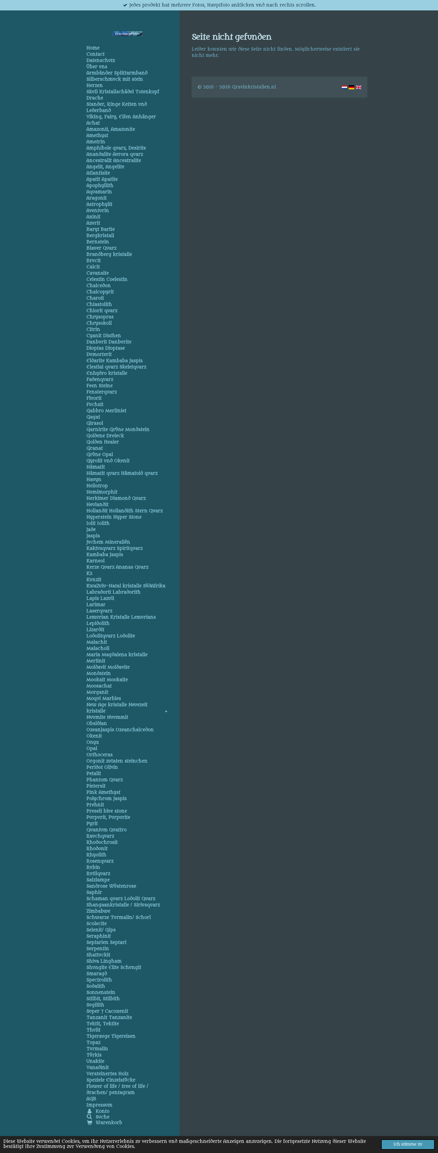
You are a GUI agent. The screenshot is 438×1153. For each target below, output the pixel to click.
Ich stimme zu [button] (408, 1144)
